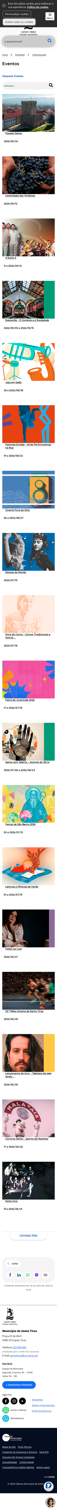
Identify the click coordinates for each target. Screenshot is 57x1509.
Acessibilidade (9, 1462)
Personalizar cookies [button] (17, 14)
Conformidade (26, 1462)
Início (5, 54)
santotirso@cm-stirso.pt (24, 1355)
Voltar (14, 1263)
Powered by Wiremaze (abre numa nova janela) (49, 1477)
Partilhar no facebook (10, 1275)
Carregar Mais (28, 1235)
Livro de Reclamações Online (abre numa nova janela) (12, 1437)
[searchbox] (28, 41)
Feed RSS (44, 1452)
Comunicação (39, 54)
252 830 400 (19, 1347)
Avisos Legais (43, 1467)
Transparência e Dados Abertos (18, 1467)
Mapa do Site (9, 1446)
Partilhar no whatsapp (27, 1275)
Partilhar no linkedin (19, 1275)
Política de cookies (37, 7)
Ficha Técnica (24, 1446)
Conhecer (20, 54)
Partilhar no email (45, 1275)
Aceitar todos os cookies (19, 22)
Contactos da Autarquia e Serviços (19, 1452)
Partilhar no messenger (36, 1275)
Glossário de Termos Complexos (18, 1457)
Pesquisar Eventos (12, 76)
